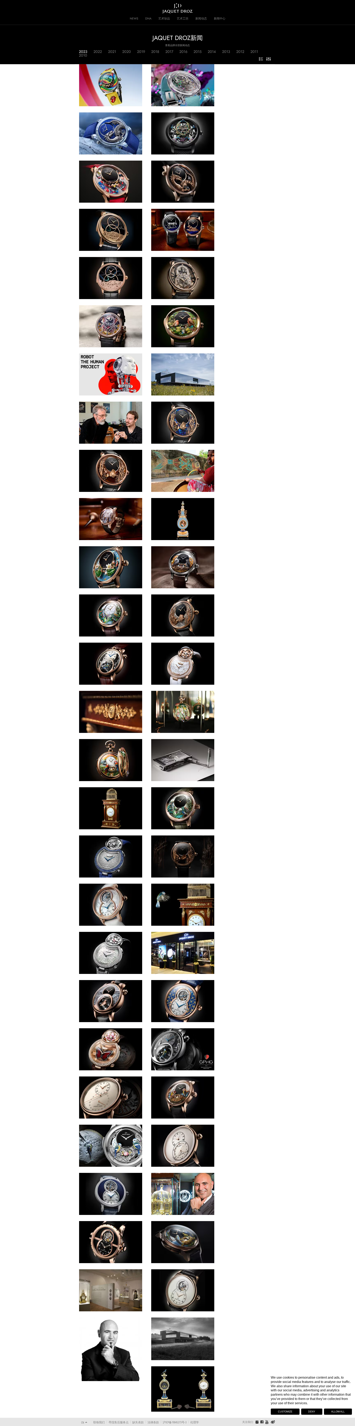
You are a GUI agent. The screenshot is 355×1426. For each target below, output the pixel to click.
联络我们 (99, 1422)
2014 (212, 51)
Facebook (261, 1421)
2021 (112, 51)
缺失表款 (138, 1422)
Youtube (267, 1422)
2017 (169, 51)
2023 (83, 51)
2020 (126, 51)
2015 (198, 51)
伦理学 (194, 1422)
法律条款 (153, 1422)
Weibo (273, 1422)
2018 (155, 51)
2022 (97, 51)
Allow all (338, 1411)
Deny (311, 1411)
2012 (240, 51)
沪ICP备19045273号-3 (175, 1422)
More (110, 99)
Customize (285, 1411)
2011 (254, 51)
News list (261, 59)
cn (82, 1422)
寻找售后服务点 (118, 1422)
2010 (83, 55)
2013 (226, 51)
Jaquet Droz (78, 8)
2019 (141, 51)
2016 (183, 51)
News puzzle (268, 59)
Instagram (257, 1422)
